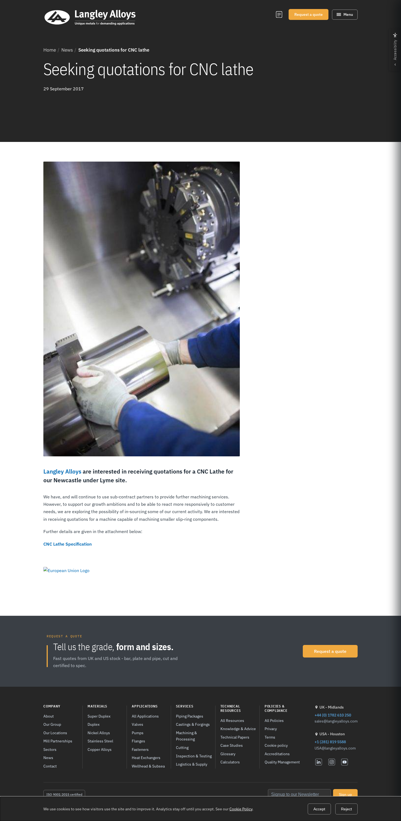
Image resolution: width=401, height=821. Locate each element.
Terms (270, 737)
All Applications (145, 716)
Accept (319, 809)
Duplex (94, 724)
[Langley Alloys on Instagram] (332, 762)
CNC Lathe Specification (67, 544)
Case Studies (231, 745)
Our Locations (55, 732)
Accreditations (277, 753)
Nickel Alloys (99, 732)
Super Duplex (99, 716)
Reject (346, 809)
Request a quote (308, 14)
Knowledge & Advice (238, 728)
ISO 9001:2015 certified (64, 794)
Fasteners (140, 749)
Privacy (271, 728)
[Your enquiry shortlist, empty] (279, 14)
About (48, 716)
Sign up (345, 794)
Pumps (137, 732)
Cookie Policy (240, 809)
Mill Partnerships (57, 740)
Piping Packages (189, 716)
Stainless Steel (100, 740)
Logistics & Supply (191, 764)
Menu (348, 14)
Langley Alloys (62, 471)
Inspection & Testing (194, 755)
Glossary (227, 753)
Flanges (138, 740)
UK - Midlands (331, 707)
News (67, 50)
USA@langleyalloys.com (335, 748)
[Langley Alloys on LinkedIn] (319, 762)
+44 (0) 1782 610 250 (333, 715)
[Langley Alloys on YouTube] (344, 762)
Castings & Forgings (193, 724)
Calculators (230, 762)
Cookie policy (276, 745)
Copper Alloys (100, 749)
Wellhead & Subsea (148, 766)
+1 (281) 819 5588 (330, 741)
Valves (137, 724)
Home (49, 50)
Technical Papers (234, 737)
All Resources (232, 720)
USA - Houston (332, 733)
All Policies (274, 720)
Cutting (182, 747)
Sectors (49, 749)
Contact (50, 766)
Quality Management (282, 762)
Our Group (52, 724)
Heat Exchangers (146, 757)
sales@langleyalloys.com (336, 721)
